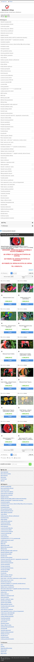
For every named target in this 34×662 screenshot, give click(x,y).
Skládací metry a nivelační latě (7, 151)
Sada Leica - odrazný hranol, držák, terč (8, 326)
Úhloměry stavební (5, 198)
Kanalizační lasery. (5, 62)
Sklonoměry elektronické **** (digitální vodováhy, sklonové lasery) (15, 153)
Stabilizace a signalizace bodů (7, 162)
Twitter (9, 457)
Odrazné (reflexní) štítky (6, 117)
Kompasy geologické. (5, 68)
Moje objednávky (4, 472)
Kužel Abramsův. (4, 73)
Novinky (2, 646)
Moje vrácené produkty (6, 473)
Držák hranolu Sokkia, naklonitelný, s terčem (25, 354)
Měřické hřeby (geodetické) (7, 100)
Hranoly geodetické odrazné (7, 53)
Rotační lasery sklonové (6, 144)
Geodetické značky (5, 46)
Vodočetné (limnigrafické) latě (7, 202)
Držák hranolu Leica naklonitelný (25, 298)
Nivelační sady (4, 111)
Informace (5, 225)
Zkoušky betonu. (4, 213)
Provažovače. (4, 133)
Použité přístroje (4, 131)
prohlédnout (6, 280)
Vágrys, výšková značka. (6, 200)
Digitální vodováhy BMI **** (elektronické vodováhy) (12, 39)
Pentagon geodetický (5, 124)
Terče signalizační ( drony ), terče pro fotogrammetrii (12, 182)
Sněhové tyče (4, 157)
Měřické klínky (4, 102)
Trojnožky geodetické (5, 191)
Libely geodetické (4, 86)
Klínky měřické (4, 64)
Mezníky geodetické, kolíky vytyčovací (9, 104)
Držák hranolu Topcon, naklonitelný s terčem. (8, 411)
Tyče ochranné (4, 195)
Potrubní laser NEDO (5, 129)
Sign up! (3, 480)
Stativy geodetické (5, 164)
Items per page (7, 276)
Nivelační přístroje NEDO (6, 108)
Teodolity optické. (4, 178)
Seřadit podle (23, 277)
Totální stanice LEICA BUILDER (8, 184)
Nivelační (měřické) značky (7, 106)
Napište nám (3, 651)
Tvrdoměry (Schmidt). (5, 193)
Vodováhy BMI (4, 204)
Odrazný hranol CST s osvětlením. (8, 439)
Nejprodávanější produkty (6, 648)
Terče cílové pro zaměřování (7, 180)
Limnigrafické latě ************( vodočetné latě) (11, 88)
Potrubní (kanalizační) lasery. (7, 126)
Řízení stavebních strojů (6, 137)
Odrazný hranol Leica (8, 297)
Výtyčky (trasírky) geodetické (7, 209)
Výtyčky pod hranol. (5, 211)
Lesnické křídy (4, 84)
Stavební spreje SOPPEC (6, 171)
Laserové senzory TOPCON (7, 80)
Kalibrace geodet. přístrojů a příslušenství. (10, 59)
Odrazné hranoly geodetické (7, 120)
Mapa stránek (18, 457)
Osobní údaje (4, 479)
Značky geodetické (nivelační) (7, 218)
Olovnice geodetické (5, 122)
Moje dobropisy (4, 475)
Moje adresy (3, 477)
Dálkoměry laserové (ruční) (7, 33)
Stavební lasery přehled (6, 169)
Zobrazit (30, 270)
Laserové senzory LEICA (6, 77)
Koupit (10, 304)
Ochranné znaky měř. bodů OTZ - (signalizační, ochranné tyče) (15, 115)
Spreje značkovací (5, 160)
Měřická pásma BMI (5, 97)
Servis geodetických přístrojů (7, 149)
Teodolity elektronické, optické (7, 175)
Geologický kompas (5, 48)
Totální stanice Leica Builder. (7, 186)
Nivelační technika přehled (7, 113)
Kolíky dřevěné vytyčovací (6, 66)
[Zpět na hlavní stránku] (1, 231)
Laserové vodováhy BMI (6, 82)
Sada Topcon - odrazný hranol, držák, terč (25, 411)
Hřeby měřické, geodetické (7, 55)
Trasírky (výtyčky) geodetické (7, 189)
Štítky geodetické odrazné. (6, 173)
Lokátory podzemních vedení (7, 91)
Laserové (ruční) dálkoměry (7, 75)
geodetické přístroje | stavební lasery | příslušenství (10, 12)
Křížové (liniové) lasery (6, 71)
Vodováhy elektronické (6, 206)
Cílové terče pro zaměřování (7, 31)
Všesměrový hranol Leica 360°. (25, 326)
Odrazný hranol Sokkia (8, 354)
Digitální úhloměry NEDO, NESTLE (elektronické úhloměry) (14, 37)
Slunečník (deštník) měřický (7, 155)
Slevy (2, 644)
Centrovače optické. (5, 26)
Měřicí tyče (3, 95)
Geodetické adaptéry (5, 42)
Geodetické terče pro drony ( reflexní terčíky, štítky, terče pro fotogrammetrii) (17, 44)
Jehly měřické (4, 57)
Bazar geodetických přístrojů (7, 24)
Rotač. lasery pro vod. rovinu (7, 142)
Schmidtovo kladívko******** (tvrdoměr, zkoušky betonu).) (13, 146)
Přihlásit (10, 1)
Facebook (4, 457)
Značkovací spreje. (5, 215)
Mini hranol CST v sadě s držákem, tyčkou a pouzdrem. (25, 439)
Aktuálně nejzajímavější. (6, 22)
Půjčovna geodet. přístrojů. (7, 135)
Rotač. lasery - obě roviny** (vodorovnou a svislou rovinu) (13, 140)
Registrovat (4, 1)
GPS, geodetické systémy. (6, 51)
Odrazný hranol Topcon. (25, 382)
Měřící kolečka (4, 93)
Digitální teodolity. (4, 35)
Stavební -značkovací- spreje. (7, 166)
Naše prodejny (4, 649)
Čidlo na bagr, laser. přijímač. (7, 28)
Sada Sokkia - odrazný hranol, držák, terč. (8, 382)
